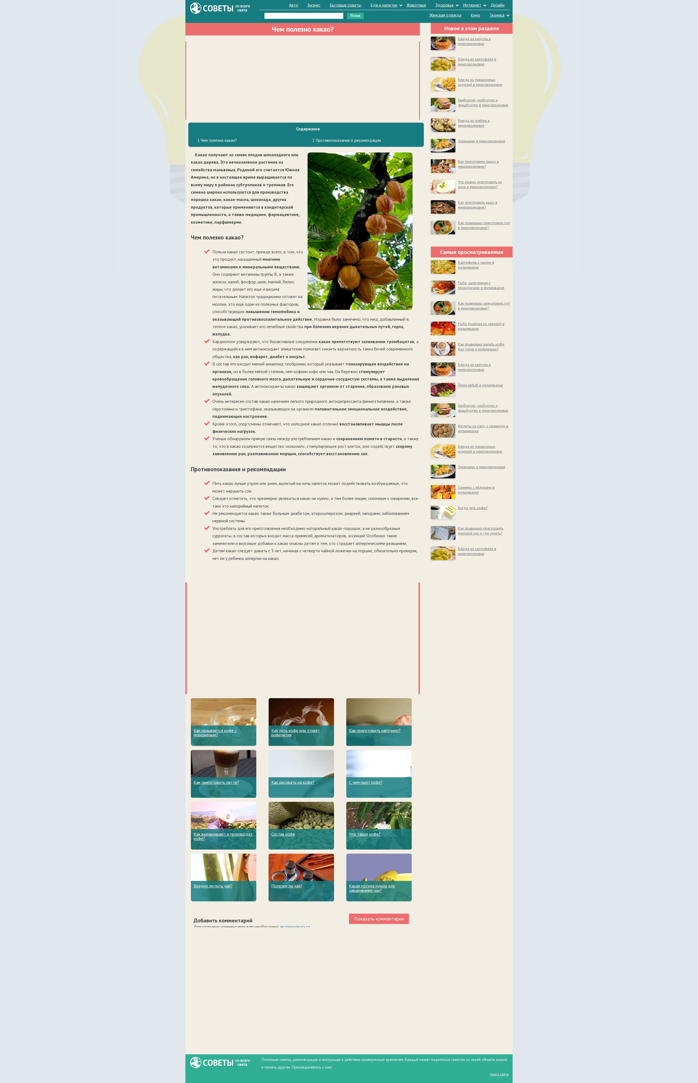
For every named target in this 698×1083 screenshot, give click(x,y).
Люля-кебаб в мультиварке (480, 385)
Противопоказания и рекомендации (346, 140)
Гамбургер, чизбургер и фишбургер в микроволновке (483, 102)
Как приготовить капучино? (375, 730)
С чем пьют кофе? (366, 782)
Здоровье (444, 5)
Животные (416, 5)
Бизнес (314, 5)
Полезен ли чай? (286, 886)
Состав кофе (283, 834)
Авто (293, 5)
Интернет (472, 5)
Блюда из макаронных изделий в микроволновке (480, 82)
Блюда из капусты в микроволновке (474, 41)
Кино (475, 15)
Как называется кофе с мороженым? (215, 732)
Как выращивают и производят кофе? (223, 836)
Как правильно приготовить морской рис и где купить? (480, 531)
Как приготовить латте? (216, 782)
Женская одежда (445, 15)
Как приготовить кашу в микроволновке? (477, 205)
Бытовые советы (345, 5)
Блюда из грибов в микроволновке (474, 123)
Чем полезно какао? (217, 140)
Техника (496, 15)
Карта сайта (499, 1074)
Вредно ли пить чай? (213, 886)
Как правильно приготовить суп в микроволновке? (484, 225)
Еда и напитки (384, 5)
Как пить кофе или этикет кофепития (295, 732)
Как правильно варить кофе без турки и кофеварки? (481, 347)
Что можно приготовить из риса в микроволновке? (480, 184)
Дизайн (497, 5)
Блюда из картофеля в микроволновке (477, 62)
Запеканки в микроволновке (481, 141)
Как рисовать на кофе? (292, 782)
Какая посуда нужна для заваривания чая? (372, 888)
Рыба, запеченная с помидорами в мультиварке (481, 285)
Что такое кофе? (365, 834)
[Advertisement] (302, 79)
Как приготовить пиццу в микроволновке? (478, 164)
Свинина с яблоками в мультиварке (476, 490)
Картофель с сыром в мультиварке (476, 265)
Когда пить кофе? (473, 507)
